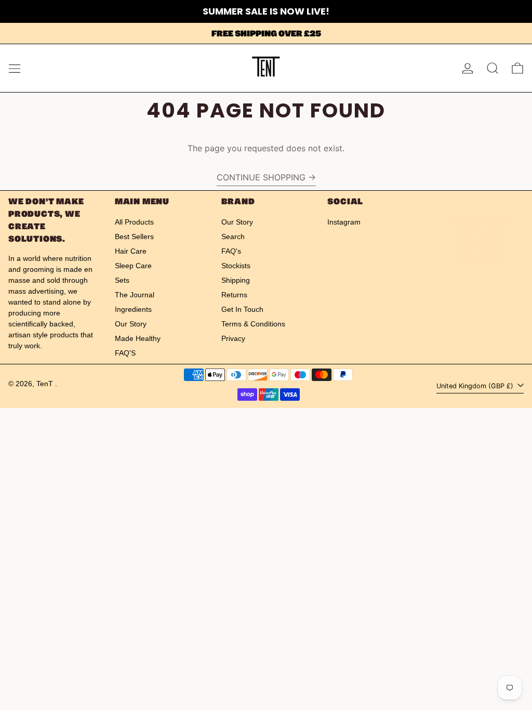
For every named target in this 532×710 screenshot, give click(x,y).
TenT (45, 383)
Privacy (233, 338)
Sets (122, 280)
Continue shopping (261, 177)
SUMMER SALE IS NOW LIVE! (266, 11)
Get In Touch (242, 309)
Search (233, 236)
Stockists (235, 265)
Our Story (131, 324)
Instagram (344, 222)
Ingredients (133, 309)
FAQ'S (125, 353)
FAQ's (231, 251)
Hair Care (131, 251)
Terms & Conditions (253, 324)
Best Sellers (134, 236)
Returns (234, 295)
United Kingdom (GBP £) (475, 386)
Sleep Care (133, 265)
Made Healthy (138, 338)
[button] (492, 68)
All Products (134, 222)
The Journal (134, 295)
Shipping (235, 280)
